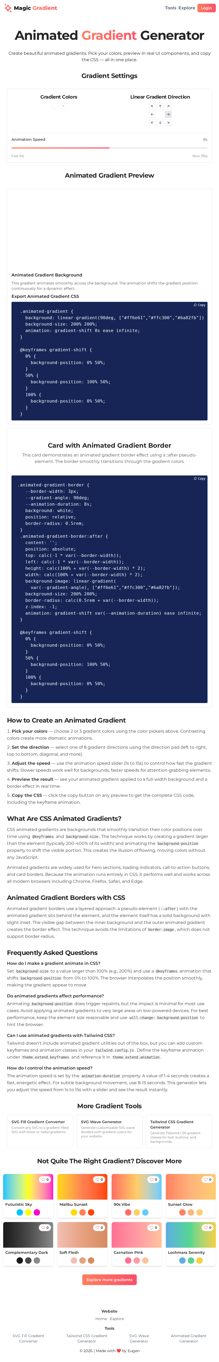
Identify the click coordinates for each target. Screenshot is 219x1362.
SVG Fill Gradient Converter (28, 1338)
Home (101, 1318)
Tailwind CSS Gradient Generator (86, 1338)
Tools (170, 7)
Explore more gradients (109, 1279)
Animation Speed (28, 139)
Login (206, 8)
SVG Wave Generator (139, 1338)
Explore (186, 7)
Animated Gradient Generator (188, 1338)
